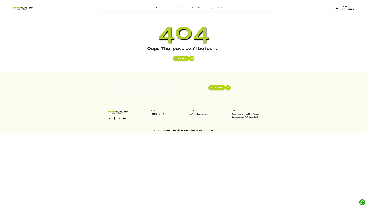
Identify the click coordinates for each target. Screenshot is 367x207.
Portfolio (183, 8)
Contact (221, 8)
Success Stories (197, 8)
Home (148, 8)
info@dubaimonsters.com (198, 114)
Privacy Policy (208, 130)
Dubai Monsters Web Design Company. (174, 130)
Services (171, 8)
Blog (210, 8)
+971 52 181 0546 (157, 114)
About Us (159, 8)
